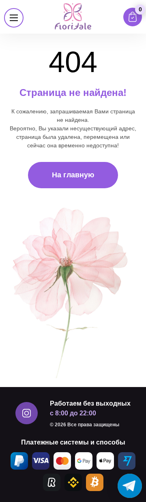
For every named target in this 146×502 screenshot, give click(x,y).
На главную (73, 175)
